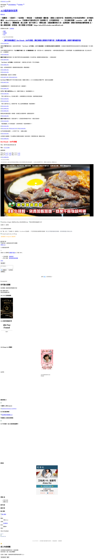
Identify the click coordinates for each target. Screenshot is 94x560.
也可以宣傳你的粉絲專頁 (6, 228)
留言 (14, 252)
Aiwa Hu (2, 533)
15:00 (10, 154)
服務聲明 (60, 540)
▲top (2, 260)
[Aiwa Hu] (1, 535)
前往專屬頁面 (47, 359)
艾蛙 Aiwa (3, 244)
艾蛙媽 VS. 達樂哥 (5, 224)
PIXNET (36, 540)
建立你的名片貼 (3, 536)
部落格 (5, 33)
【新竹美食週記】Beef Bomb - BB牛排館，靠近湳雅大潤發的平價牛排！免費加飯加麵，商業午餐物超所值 (42, 40)
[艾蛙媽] (14, 222)
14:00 (10, 153)
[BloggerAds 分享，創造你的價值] (47, 353)
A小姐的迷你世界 (9, 10)
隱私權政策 (55, 540)
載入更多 (3, 263)
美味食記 (11, 256)
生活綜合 (12, 28)
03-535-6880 (6, 147)
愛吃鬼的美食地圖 (13, 258)
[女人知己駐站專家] (35, 222)
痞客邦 (11, 252)
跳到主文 (3, 14)
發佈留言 (3, 271)
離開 (8, 557)
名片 (4, 34)
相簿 (4, 31)
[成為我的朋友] (9, 233)
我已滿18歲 (3, 557)
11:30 (6, 153)
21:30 (19, 153)
